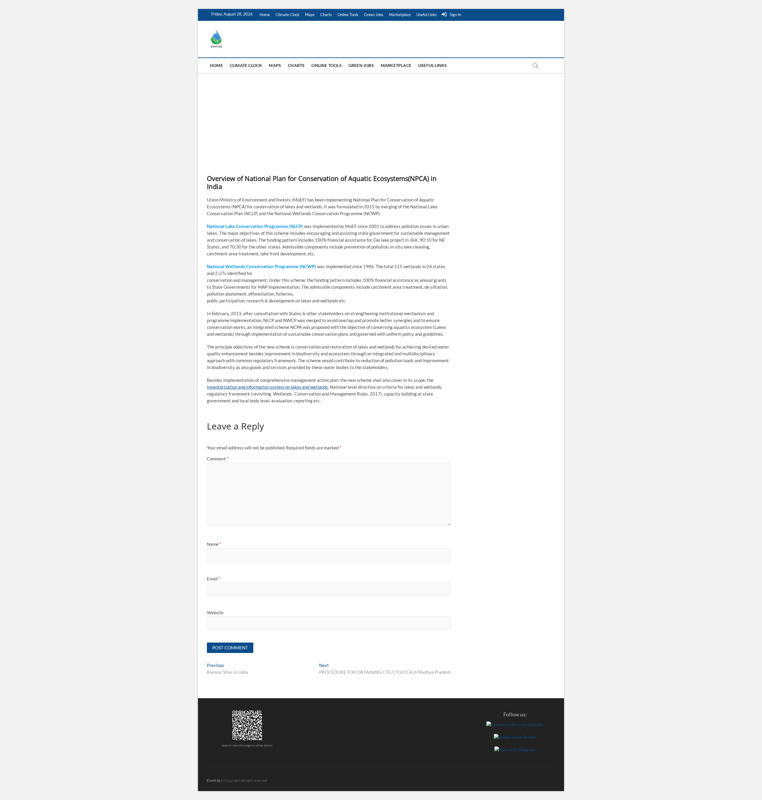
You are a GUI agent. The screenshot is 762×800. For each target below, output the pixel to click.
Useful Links (426, 14)
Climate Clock (287, 14)
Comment (218, 458)
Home (265, 14)
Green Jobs (373, 14)
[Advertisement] (381, 118)
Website (215, 612)
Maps (310, 14)
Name (214, 544)
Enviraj (213, 780)
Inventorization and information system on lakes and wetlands (267, 387)
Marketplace (400, 14)
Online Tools (348, 14)
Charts (326, 14)
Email (214, 578)
